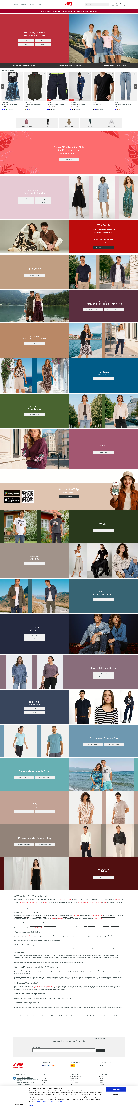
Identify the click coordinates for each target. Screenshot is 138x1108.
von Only (42, 198)
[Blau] (4, 109)
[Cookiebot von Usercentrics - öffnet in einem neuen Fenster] (19, 1105)
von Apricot (26, 202)
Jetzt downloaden (69, 496)
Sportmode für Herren (113, 744)
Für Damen (34, 635)
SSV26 (94, 11)
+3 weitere (78, 109)
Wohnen (43, 44)
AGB (71, 1084)
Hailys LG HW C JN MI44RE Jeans (123, 104)
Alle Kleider (43, 202)
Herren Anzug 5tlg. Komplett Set (77, 104)
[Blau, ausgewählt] (2, 109)
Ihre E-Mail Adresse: (36, 1047)
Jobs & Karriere (102, 1076)
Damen (26, 40)
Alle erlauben (116, 1089)
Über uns (101, 1078)
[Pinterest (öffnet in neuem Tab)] (105, 1066)
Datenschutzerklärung (56, 1101)
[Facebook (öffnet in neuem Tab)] (100, 1066)
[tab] (61, 114)
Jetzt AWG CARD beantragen (103, 247)
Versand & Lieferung (74, 1078)
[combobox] (98, 4)
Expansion (101, 1082)
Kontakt (43, 1082)
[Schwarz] (49, 109)
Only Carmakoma (103, 676)
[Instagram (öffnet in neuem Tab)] (103, 1066)
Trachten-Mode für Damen (93, 309)
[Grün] (6, 109)
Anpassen (115, 1094)
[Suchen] (86, 4)
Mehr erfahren (103, 877)
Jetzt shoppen (34, 563)
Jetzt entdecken (104, 378)
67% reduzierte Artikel (81, 11)
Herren (42, 40)
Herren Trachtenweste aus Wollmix (33, 104)
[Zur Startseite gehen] (69, 4)
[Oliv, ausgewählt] (25, 109)
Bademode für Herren (44, 777)
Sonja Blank (103, 673)
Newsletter (44, 1076)
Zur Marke (34, 343)
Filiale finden (44, 1080)
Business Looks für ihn (45, 844)
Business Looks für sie (24, 844)
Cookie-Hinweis (41, 1101)
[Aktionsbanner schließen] (135, 11)
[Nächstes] (135, 86)
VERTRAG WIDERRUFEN (75, 1076)
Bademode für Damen (24, 777)
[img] (49, 100)
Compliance (101, 1084)
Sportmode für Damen (93, 744)
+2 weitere (55, 109)
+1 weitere (10, 109)
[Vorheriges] (2, 86)
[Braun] (117, 109)
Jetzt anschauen (34, 414)
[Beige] (119, 109)
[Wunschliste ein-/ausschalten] (21, 73)
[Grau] (29, 109)
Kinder (26, 44)
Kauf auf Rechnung (74, 1082)
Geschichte (101, 1080)
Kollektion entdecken (34, 275)
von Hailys (26, 198)
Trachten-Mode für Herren (113, 309)
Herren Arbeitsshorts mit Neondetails (55, 104)
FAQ (42, 1084)
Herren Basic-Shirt (97, 104)
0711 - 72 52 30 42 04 (25, 1077)
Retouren (72, 1080)
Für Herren (34, 639)
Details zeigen (32, 1105)
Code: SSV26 (69, 159)
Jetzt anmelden (101, 1050)
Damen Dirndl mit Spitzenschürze (9, 104)
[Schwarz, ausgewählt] (93, 109)
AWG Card (44, 1078)
